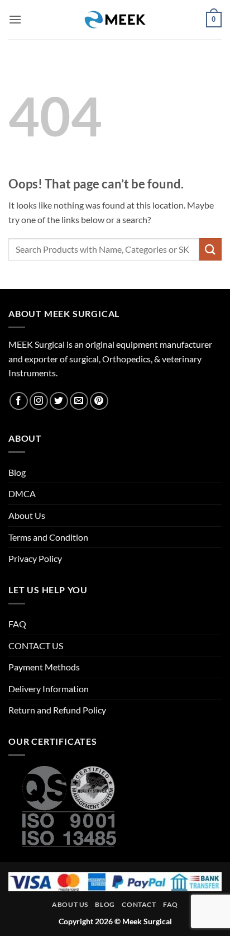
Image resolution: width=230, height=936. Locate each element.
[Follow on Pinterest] (99, 401)
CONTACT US (35, 645)
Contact (139, 904)
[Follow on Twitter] (59, 401)
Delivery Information (48, 688)
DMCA (22, 493)
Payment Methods (44, 666)
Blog (17, 472)
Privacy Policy (35, 558)
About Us (26, 515)
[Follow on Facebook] (18, 401)
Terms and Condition (48, 537)
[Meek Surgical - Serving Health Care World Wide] (115, 19)
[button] (15, 19)
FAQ (17, 623)
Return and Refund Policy (57, 710)
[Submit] (210, 249)
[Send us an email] (79, 401)
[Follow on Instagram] (39, 401)
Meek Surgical (147, 921)
